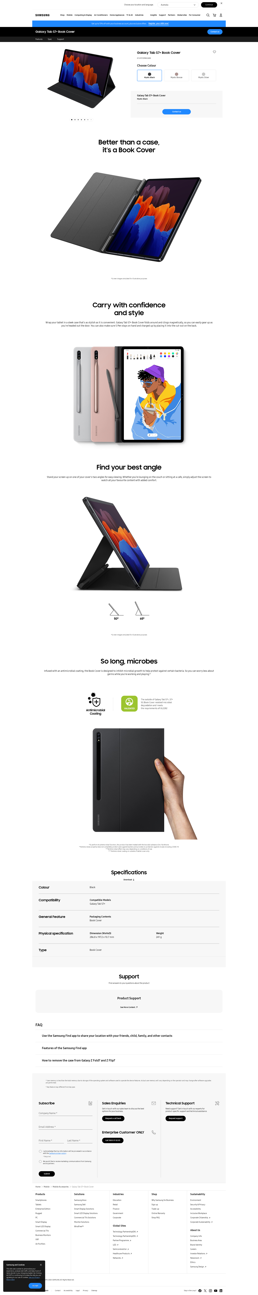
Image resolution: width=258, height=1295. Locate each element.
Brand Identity (196, 1245)
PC (36, 1218)
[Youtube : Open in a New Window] (215, 1290)
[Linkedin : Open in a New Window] (221, 1290)
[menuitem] (62, 15)
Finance (116, 1209)
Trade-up (155, 1209)
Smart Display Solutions (84, 1209)
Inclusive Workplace (198, 1213)
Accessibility (195, 1209)
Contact (57, 1291)
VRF (37, 1239)
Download (127, 880)
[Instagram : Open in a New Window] (210, 1290)
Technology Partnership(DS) (124, 1236)
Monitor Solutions (81, 1222)
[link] (214, 15)
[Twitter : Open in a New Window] (205, 1290)
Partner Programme (121, 1240)
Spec (50, 39)
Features (38, 39)
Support (60, 39)
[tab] (71, 119)
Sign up (155, 1205)
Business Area (196, 1240)
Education (117, 1200)
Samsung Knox (80, 1200)
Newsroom (195, 1258)
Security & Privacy (197, 1205)
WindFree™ (79, 1226)
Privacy (85, 1291)
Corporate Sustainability (200, 1222)
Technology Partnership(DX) (124, 1232)
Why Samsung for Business (163, 1200)
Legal (78, 1291)
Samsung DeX (79, 1205)
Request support (175, 1118)
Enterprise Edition (42, 1209)
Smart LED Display (43, 1226)
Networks (117, 1258)
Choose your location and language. (138, 5)
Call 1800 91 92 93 (112, 1140)
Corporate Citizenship (199, 1218)
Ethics (192, 1262)
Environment (195, 1200)
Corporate (117, 1218)
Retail (115, 1205)
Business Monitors (43, 1235)
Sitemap (94, 1291)
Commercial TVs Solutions (85, 1218)
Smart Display (41, 1222)
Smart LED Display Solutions (86, 1213)
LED (115, 1245)
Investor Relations (197, 1253)
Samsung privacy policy (57, 1153)
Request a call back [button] (113, 1118)
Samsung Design (197, 1267)
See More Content (127, 1007)
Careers (193, 1249)
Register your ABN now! (158, 23)
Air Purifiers (40, 1244)
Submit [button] (47, 1174)
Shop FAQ (156, 1218)
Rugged (38, 1213)
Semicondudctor (120, 1249)
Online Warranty (158, 1213)
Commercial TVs (42, 1231)
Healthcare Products (121, 1253)
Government (118, 1213)
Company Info (196, 1236)
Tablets (38, 1205)
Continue (209, 5)
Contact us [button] (215, 32)
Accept (35, 1286)
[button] (208, 15)
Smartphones (40, 1200)
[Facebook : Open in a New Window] (200, 1290)
